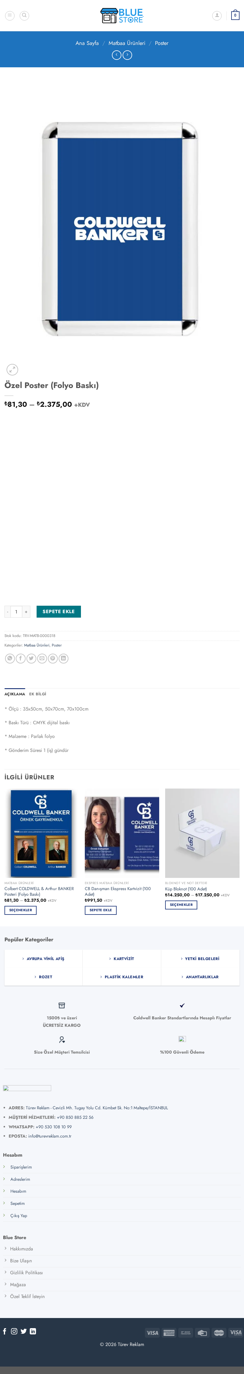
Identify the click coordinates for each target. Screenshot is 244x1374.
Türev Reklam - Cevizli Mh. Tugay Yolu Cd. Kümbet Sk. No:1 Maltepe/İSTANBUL (97, 1108)
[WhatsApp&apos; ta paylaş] (10, 658)
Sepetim (17, 1203)
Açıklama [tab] (14, 694)
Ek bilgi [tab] (37, 694)
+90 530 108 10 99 (54, 1127)
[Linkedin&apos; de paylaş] (63, 658)
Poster (161, 43)
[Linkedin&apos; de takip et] (33, 1331)
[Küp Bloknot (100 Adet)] (202, 833)
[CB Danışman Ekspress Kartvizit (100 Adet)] (122, 833)
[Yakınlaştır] (12, 370)
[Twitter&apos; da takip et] (24, 1331)
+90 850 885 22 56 (75, 1117)
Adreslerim (20, 1179)
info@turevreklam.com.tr (49, 1136)
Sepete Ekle (59, 611)
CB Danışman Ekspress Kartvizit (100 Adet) (118, 891)
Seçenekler (20, 910)
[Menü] (10, 16)
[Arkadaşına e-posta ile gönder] (42, 658)
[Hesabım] (217, 16)
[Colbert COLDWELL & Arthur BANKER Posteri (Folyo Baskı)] (41, 833)
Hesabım (18, 1191)
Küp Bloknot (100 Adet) (186, 889)
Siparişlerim (21, 1167)
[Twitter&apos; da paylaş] (31, 658)
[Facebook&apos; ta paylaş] (21, 658)
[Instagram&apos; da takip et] (14, 1331)
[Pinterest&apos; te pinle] (53, 658)
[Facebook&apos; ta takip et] (4, 1331)
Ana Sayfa (87, 43)
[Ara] (24, 16)
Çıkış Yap (18, 1216)
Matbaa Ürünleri (127, 43)
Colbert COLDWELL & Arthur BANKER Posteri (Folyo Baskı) (39, 891)
